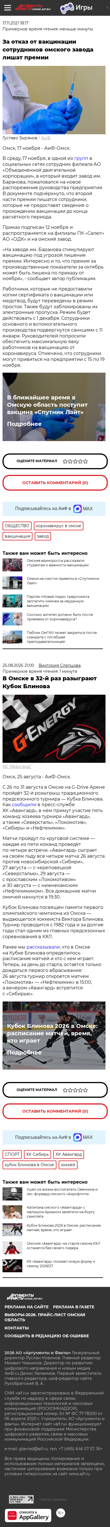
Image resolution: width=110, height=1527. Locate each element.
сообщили (24, 804)
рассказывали (43, 947)
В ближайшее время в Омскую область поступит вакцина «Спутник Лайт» (47, 404)
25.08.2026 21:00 (18, 665)
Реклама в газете (73, 1306)
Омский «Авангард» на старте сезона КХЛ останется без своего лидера (63, 1245)
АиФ (45, 137)
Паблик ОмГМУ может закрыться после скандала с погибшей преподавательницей (62, 637)
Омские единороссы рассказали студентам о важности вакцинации (58, 562)
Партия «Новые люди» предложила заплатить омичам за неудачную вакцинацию (58, 601)
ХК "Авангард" (17, 766)
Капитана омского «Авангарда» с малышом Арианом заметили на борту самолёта (61, 1212)
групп (81, 158)
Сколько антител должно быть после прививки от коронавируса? (60, 616)
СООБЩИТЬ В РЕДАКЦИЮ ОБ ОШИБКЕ (47, 1335)
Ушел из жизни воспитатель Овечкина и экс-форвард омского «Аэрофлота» (62, 1191)
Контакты (17, 1328)
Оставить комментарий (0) (55, 482)
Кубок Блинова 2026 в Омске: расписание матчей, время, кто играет (52, 1033)
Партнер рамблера (53, 1499)
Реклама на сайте (27, 1306)
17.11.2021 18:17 (15, 23)
